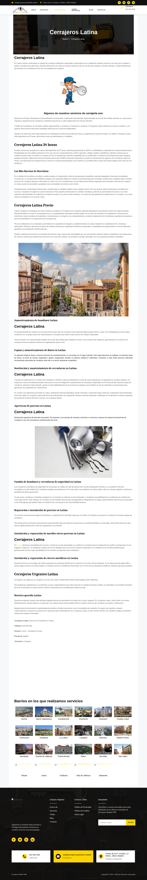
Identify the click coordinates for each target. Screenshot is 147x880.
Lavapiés (83, 738)
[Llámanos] (122, 8)
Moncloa (103, 738)
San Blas (103, 756)
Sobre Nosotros (76, 10)
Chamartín (83, 719)
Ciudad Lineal (123, 719)
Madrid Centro (123, 738)
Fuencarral (24, 738)
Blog (91, 10)
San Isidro (122, 756)
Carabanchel (63, 719)
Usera (43, 775)
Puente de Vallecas (44, 756)
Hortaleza (44, 738)
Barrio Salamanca (44, 719)
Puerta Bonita (64, 756)
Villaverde (103, 775)
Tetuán (24, 775)
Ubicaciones (60, 10)
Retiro (83, 756)
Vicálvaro (64, 775)
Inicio (33, 10)
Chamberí (103, 719)
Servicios (44, 10)
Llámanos (129, 6)
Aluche (24, 719)
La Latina (64, 738)
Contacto (101, 10)
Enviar (131, 822)
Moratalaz (24, 756)
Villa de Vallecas (83, 775)
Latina (19, 545)
